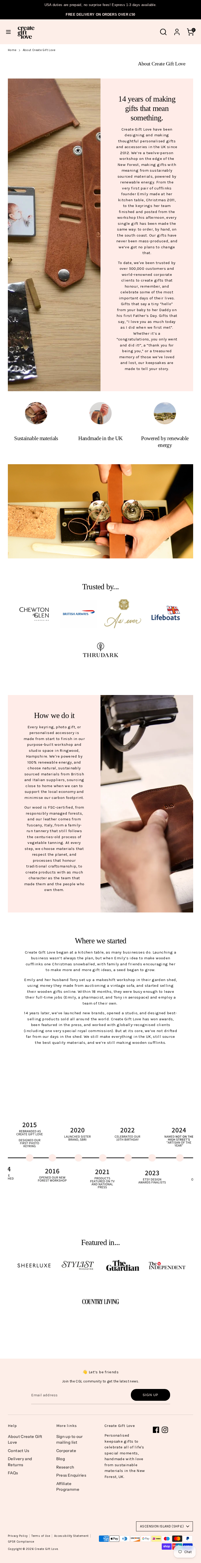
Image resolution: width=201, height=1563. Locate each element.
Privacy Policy (17, 1536)
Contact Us (18, 1450)
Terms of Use (40, 1536)
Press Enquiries (71, 1475)
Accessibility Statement (71, 1536)
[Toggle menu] (8, 31)
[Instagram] (165, 1430)
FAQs (13, 1472)
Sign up (150, 1394)
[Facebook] (156, 1430)
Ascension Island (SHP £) (162, 1526)
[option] (100, 1151)
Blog (60, 1458)
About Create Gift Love (39, 50)
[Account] (177, 29)
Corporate (66, 1450)
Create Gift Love (46, 1549)
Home (12, 50)
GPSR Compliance (21, 1541)
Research (65, 1467)
